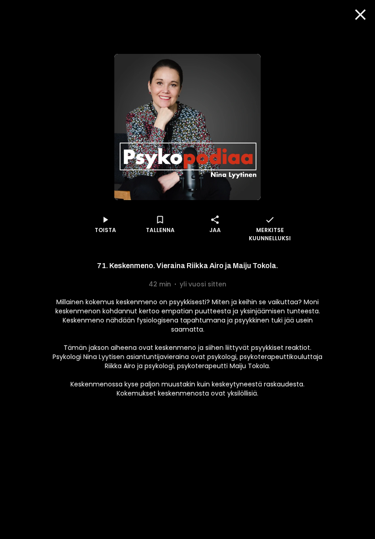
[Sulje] (360, 14)
